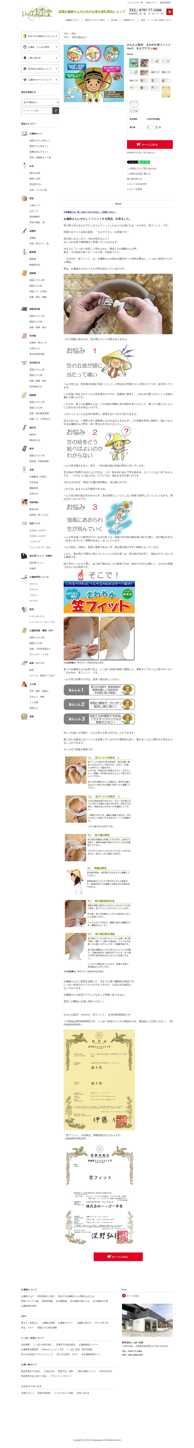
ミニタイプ (35, 541)
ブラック (34, 589)
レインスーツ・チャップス (42, 622)
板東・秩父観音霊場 (39, 413)
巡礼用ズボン (36, 184)
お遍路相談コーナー (88, 1344)
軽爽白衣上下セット (39, 152)
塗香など (34, 708)
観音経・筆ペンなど (39, 515)
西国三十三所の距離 (47, 1327)
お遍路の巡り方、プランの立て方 (93, 1323)
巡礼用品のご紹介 (46, 1296)
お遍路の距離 (48, 1323)
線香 (32, 670)
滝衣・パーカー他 (38, 190)
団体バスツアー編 (29, 1301)
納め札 (33, 434)
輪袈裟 (33, 259)
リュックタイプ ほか (40, 547)
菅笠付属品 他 (37, 222)
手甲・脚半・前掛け (39, 691)
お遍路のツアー (65, 1323)
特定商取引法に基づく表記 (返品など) (141, 152)
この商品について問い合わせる (142, 168)
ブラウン (34, 595)
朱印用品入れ (36, 386)
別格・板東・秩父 (38, 327)
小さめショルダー (38, 536)
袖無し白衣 (35, 178)
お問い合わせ (83, 1393)
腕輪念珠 (34, 488)
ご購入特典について (86, 1371)
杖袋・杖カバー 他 (39, 243)
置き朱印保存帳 (37, 354)
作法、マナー (27, 1327)
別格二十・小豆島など (40, 419)
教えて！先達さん (29, 1323)
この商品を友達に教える (138, 173)
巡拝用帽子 (35, 216)
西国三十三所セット (39, 146)
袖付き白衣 (35, 173)
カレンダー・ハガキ (39, 654)
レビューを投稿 (134, 189)
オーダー (34, 601)
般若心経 (34, 509)
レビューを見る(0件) (137, 184)
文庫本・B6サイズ (38, 342)
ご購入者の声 (34, 58)
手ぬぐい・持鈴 (37, 696)
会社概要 (25, 1344)
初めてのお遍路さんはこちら (42, 36)
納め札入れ (35, 440)
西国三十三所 (36, 286)
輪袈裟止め (35, 264)
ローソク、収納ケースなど (42, 675)
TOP (66, 33)
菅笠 (73, 33)
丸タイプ (34, 211)
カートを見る (133, 1296)
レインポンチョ (37, 616)
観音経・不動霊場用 (39, 461)
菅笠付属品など (79, 37)
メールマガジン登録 (63, 1393)
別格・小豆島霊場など (40, 649)
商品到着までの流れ (30, 1371)
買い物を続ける (134, 179)
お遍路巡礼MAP (28, 1306)
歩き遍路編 (61, 1301)
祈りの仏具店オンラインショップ (37, 1354)
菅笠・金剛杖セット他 (40, 157)
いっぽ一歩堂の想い (42, 1344)
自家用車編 (47, 1301)
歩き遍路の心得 (100, 1301)
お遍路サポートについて (39, 79)
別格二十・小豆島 (38, 291)
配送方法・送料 (65, 1371)
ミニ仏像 (34, 702)
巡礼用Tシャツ (37, 563)
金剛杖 (33, 238)
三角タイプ (35, 205)
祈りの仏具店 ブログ (67, 1354)
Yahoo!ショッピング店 (52, 1349)
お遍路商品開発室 (29, 1349)
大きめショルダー (38, 530)
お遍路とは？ (27, 1296)
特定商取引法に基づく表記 (34, 1376)
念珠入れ (34, 493)
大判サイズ (35, 348)
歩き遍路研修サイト (91, 1354)
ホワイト (34, 584)
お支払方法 (49, 1371)
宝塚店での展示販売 (65, 1344)
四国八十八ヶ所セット (40, 140)
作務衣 (33, 568)
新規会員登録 (165, 3)
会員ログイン (151, 3)
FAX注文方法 (105, 1371)
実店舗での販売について (39, 69)
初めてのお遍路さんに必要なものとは (76, 1296)
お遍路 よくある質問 (38, 47)
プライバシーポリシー (61, 1376)
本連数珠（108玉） (39, 476)
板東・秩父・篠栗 (38, 297)
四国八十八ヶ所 (37, 280)
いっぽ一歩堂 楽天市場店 (79, 1349)
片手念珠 (34, 482)
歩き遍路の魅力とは (79, 1301)
